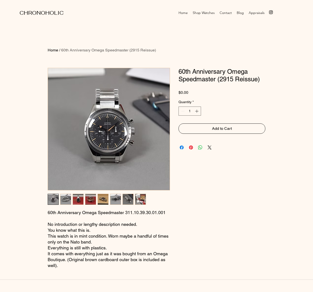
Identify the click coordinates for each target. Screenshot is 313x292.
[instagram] (270, 12)
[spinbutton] (189, 111)
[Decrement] (182, 111)
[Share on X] (209, 147)
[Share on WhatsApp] (200, 147)
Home (53, 50)
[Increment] (197, 111)
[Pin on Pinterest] (191, 147)
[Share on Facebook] (182, 147)
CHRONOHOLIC (42, 12)
